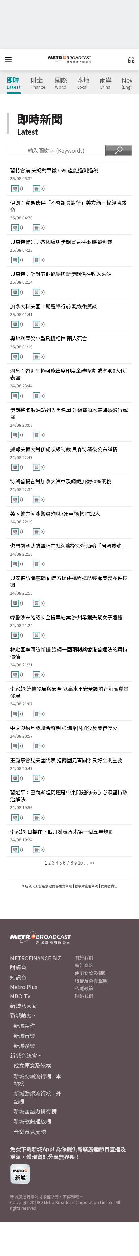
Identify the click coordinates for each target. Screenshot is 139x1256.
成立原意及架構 (32, 1065)
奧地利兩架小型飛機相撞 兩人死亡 (48, 338)
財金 (38, 83)
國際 (61, 83)
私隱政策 (84, 988)
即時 (14, 83)
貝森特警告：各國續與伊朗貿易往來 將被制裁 (61, 241)
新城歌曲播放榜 (32, 1121)
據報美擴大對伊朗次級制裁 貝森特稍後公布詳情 (63, 449)
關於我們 (84, 957)
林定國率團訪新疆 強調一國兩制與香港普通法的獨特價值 (69, 653)
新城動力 (21, 1015)
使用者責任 (109, 885)
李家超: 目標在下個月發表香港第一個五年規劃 (61, 831)
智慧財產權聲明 (86, 885)
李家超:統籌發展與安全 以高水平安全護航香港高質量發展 (69, 692)
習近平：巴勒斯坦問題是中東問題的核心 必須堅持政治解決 (69, 796)
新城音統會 (23, 1055)
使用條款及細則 (91, 973)
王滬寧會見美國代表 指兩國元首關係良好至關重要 (66, 760)
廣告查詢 (84, 965)
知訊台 (18, 977)
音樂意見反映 (29, 1132)
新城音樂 (24, 1036)
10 (80, 863)
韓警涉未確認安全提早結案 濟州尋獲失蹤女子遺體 (66, 617)
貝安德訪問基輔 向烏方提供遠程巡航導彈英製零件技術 (69, 581)
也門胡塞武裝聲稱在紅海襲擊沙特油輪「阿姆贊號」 (68, 545)
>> (92, 863)
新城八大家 (23, 1006)
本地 (83, 83)
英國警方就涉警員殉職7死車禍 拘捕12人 (55, 513)
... (86, 863)
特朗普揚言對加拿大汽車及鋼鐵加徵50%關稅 (60, 481)
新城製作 (24, 1026)
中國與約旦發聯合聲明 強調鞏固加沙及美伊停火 (63, 727)
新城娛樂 (24, 1046)
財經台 (18, 967)
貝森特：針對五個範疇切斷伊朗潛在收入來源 (60, 273)
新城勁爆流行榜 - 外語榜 (37, 1097)
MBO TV (20, 996)
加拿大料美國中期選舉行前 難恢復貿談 (53, 306)
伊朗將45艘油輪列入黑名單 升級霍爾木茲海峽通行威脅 (69, 413)
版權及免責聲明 (91, 980)
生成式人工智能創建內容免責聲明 (47, 885)
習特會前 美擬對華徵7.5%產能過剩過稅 (54, 170)
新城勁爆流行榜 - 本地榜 (37, 1079)
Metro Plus (23, 987)
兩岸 (106, 83)
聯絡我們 (84, 996)
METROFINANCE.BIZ (35, 958)
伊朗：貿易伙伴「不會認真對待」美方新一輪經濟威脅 (68, 206)
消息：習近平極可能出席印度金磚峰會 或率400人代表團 (68, 374)
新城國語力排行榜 (35, 1111)
